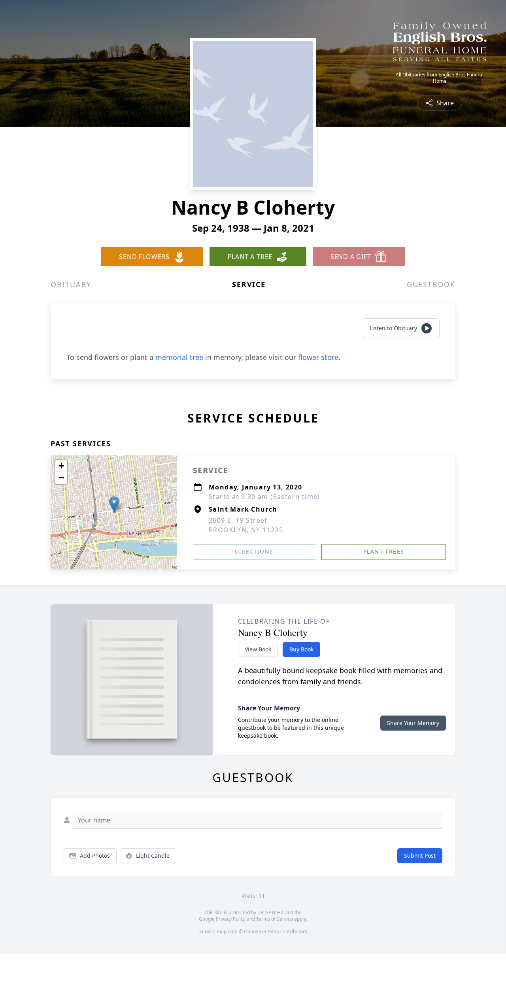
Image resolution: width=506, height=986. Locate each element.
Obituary (71, 284)
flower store (318, 357)
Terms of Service (274, 919)
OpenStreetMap (261, 931)
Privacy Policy (230, 919)
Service (249, 284)
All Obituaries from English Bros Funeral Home (439, 78)
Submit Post (420, 855)
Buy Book (301, 649)
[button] (114, 504)
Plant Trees (383, 551)
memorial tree (179, 357)
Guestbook (431, 284)
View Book (258, 649)
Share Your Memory (413, 723)
